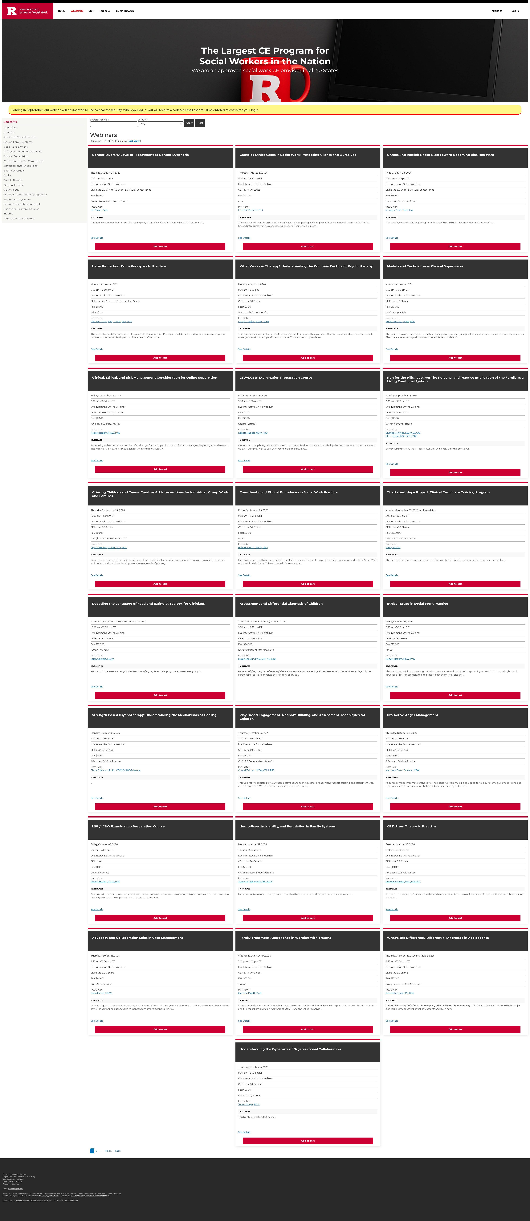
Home (61, 11)
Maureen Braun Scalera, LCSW (402, 770)
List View (134, 141)
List (91, 11)
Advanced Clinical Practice (20, 137)
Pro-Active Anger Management (412, 715)
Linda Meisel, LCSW (101, 993)
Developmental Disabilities (20, 165)
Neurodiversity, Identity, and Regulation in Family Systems (288, 826)
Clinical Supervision (16, 156)
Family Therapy (13, 180)
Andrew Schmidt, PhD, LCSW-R (403, 881)
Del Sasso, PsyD (99, 210)
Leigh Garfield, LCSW (102, 659)
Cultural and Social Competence (24, 161)
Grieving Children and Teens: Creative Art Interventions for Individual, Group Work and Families (160, 494)
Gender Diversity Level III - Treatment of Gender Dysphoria (140, 155)
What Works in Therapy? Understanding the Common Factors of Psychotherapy (306, 266)
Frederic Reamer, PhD (250, 210)
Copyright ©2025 (9, 1200)
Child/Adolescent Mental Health (23, 151)
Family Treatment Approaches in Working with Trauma (285, 938)
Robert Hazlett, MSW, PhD (400, 321)
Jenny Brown (393, 547)
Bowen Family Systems (18, 141)
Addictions (10, 127)
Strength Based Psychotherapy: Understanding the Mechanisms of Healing (154, 715)
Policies (105, 11)
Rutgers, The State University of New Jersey (32, 1200)
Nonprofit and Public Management (25, 194)
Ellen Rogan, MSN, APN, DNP (402, 436)
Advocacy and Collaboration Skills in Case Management (137, 938)
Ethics (7, 175)
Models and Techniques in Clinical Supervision (425, 266)
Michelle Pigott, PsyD (250, 993)
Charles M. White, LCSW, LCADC (403, 433)
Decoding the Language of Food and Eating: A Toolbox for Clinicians (148, 604)
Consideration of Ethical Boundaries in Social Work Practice (289, 492)
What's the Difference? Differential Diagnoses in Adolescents (438, 938)
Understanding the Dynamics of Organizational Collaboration (290, 1049)
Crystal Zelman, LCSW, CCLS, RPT (109, 547)
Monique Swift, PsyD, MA (399, 210)
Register (497, 11)
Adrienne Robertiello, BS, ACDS (255, 881)
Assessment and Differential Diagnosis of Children (281, 604)
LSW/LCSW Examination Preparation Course (276, 377)
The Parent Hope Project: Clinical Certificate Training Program (438, 492)
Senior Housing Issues (17, 199)
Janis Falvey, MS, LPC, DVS (400, 993)
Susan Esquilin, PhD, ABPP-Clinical (257, 659)
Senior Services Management (22, 204)
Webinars (77, 11)
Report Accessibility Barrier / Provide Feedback (88, 1196)
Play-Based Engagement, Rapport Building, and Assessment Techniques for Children (302, 717)
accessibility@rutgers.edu (48, 1196)
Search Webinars (99, 119)
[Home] (27, 11)
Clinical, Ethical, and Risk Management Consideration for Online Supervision (154, 377)
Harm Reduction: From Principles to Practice (129, 266)
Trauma (8, 213)
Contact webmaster (71, 1200)
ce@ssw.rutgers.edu (15, 1189)
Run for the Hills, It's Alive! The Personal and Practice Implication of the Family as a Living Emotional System (455, 379)
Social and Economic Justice (21, 208)
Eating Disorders (14, 170)
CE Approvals (125, 11)
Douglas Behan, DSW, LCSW (253, 321)
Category (143, 119)
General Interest (14, 185)
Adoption (9, 132)
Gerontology (11, 189)
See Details (97, 238)
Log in (515, 11)
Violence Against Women (19, 218)
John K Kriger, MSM (249, 1104)
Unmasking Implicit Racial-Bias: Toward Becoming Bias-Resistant (440, 155)
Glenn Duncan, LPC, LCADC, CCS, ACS (111, 321)
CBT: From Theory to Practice (411, 826)
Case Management (16, 146)
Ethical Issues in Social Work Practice (417, 604)
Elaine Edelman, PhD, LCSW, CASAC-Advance (115, 770)
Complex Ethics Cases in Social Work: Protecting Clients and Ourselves (298, 155)
